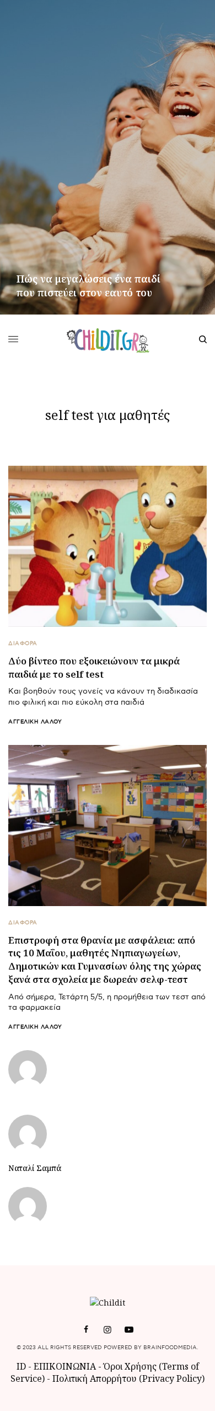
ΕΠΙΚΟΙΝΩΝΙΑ (66, 1366)
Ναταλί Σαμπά (34, 1168)
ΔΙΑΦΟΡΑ (22, 643)
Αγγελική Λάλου (35, 721)
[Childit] (108, 339)
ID (21, 1366)
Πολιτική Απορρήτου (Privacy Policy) (128, 1378)
